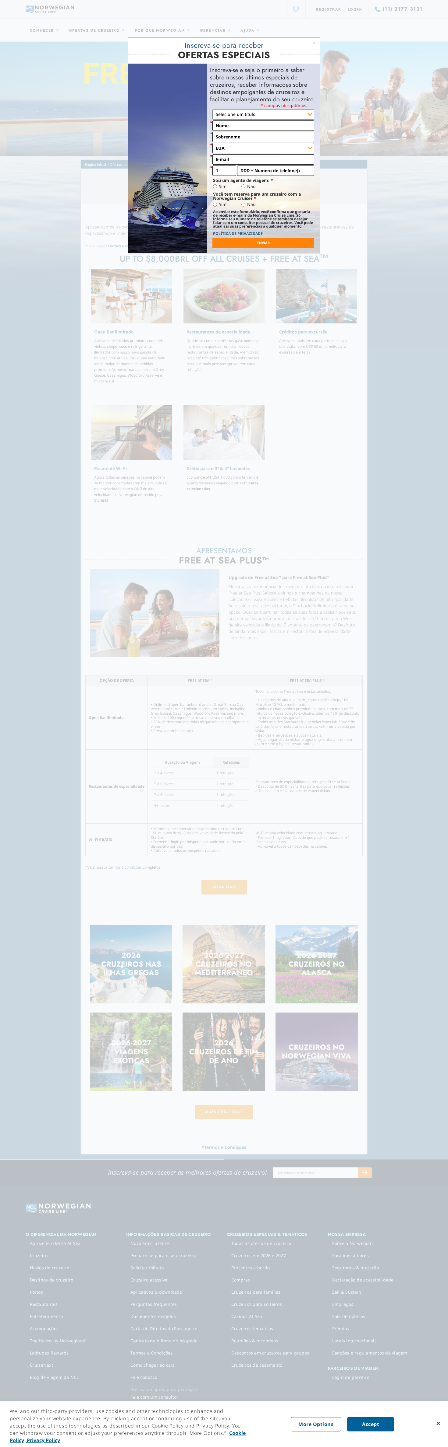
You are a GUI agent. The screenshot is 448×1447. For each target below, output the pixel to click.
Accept (370, 1424)
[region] (224, 1424)
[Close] (438, 1423)
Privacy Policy (43, 1440)
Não (251, 186)
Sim (222, 186)
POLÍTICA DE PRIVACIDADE (238, 233)
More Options (315, 1424)
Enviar (263, 242)
